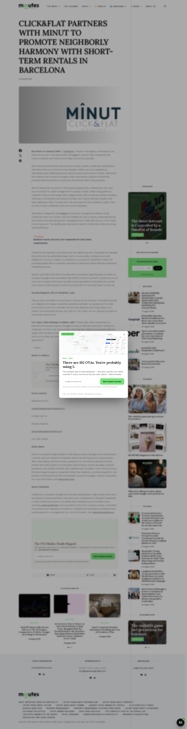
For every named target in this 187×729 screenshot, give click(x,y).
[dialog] (93, 364)
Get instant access (112, 381)
